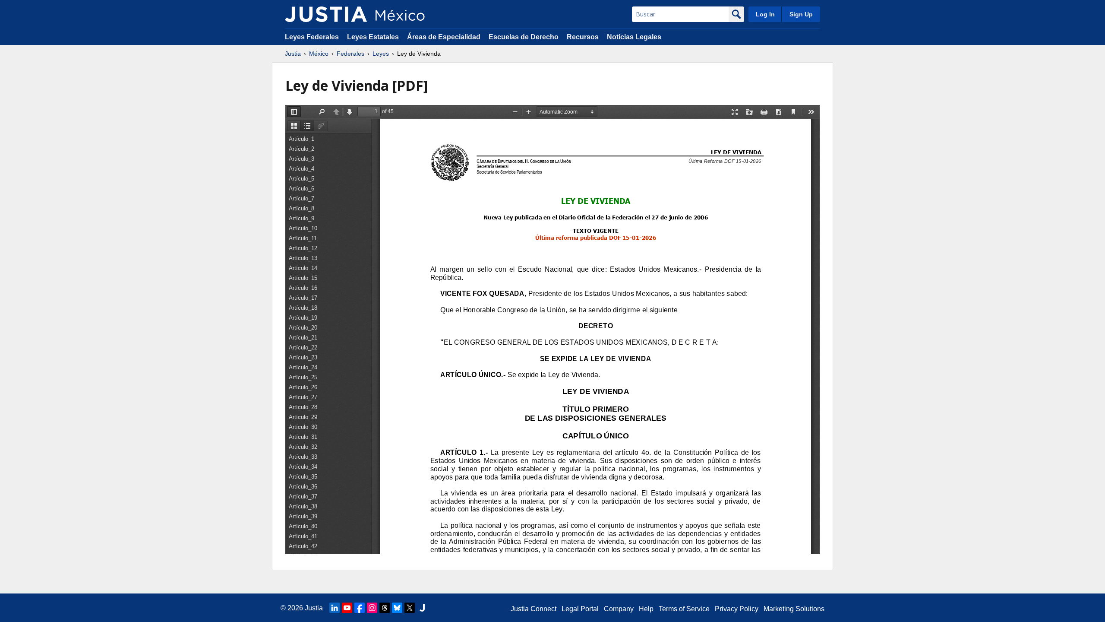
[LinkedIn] (334, 608)
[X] (409, 608)
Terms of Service (684, 608)
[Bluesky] (397, 608)
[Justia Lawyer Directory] (422, 608)
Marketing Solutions (794, 608)
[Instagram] (372, 608)
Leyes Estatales (373, 37)
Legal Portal (580, 608)
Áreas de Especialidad (443, 37)
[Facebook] (359, 608)
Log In (765, 14)
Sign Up (801, 14)
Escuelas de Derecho (524, 37)
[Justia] (326, 14)
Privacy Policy (736, 608)
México (318, 53)
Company (619, 608)
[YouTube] (347, 608)
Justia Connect (533, 608)
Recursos (583, 37)
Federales (350, 53)
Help (646, 608)
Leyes (381, 53)
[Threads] (384, 608)
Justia (293, 53)
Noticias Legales (634, 37)
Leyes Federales (312, 37)
